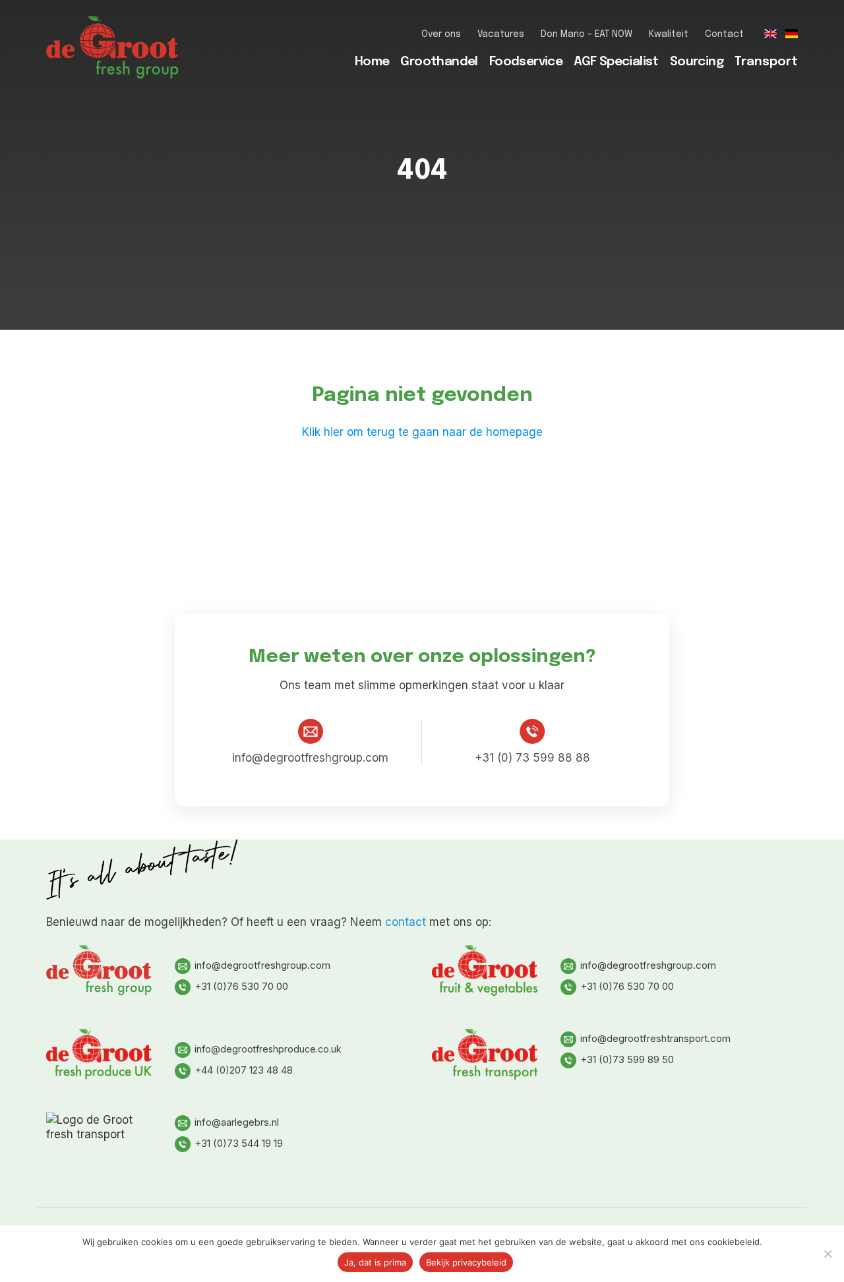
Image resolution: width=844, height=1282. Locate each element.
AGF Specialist (616, 61)
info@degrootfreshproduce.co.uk (268, 1048)
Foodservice (525, 61)
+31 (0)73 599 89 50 (627, 1059)
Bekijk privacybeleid (466, 1262)
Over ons (441, 34)
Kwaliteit (668, 34)
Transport (766, 61)
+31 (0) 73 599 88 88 (532, 757)
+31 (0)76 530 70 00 (241, 986)
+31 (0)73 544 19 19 (239, 1143)
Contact (724, 34)
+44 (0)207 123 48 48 (244, 1070)
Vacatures (500, 34)
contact (405, 922)
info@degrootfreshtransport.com (655, 1038)
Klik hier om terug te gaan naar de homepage (422, 432)
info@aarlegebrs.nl (237, 1122)
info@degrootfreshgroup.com (310, 757)
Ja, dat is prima (375, 1262)
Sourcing (696, 61)
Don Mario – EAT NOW (586, 34)
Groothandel (438, 61)
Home (372, 61)
